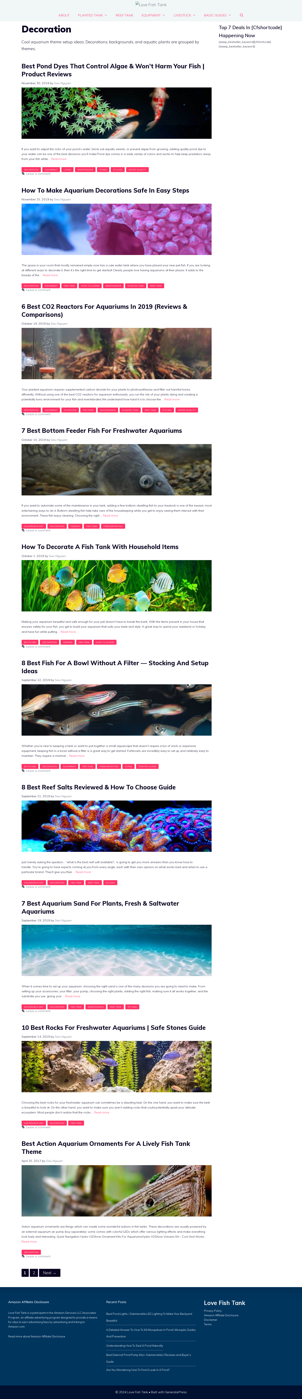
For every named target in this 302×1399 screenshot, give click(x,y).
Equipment (151, 15)
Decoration (31, 169)
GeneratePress (176, 1392)
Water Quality (137, 169)
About (64, 15)
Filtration (70, 410)
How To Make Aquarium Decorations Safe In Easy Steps (105, 190)
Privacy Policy (213, 1310)
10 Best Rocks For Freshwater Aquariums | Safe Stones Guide (114, 1027)
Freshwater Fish (113, 526)
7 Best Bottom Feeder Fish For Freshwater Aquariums (102, 430)
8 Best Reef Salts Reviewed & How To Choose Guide (99, 787)
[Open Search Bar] (241, 15)
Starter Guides (147, 766)
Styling (117, 169)
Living (67, 169)
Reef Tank (124, 15)
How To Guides (90, 286)
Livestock (182, 15)
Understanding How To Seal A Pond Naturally (134, 1345)
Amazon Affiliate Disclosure (48, 1336)
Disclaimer (210, 1319)
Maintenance (85, 169)
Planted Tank (90, 15)
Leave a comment (38, 174)
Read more (59, 159)
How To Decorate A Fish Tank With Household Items (100, 547)
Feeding (75, 526)
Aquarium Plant (34, 526)
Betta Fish (30, 642)
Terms (208, 1324)
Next (49, 1272)
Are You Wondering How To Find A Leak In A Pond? (137, 1369)
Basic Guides (215, 15)
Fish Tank (69, 286)
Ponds (103, 169)
